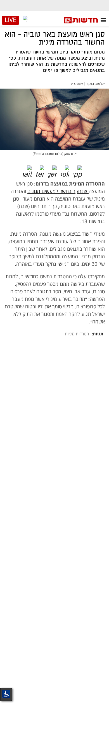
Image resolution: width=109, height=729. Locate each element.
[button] (82, 169)
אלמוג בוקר (95, 83)
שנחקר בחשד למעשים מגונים (58, 191)
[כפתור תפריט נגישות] (6, 694)
